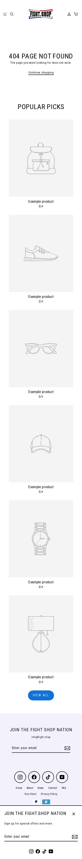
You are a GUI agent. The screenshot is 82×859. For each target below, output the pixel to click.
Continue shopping (41, 72)
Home (19, 787)
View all (41, 695)
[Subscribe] (74, 836)
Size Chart (30, 794)
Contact (52, 787)
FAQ (64, 787)
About (30, 787)
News (41, 787)
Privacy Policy (49, 794)
